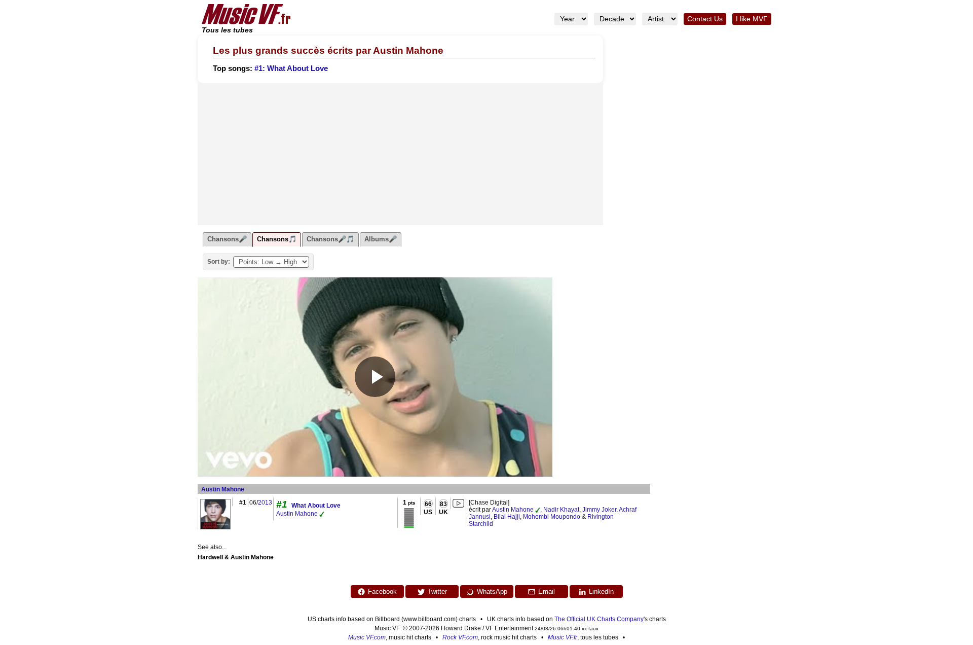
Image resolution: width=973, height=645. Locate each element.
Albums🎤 (380, 239)
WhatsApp (492, 591)
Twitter (437, 591)
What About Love (316, 505)
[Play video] (375, 376)
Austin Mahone (222, 489)
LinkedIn (601, 591)
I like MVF (752, 19)
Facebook (382, 591)
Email (546, 591)
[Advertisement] (400, 154)
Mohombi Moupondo (551, 516)
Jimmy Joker (599, 509)
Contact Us (705, 19)
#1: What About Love (291, 68)
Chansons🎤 (227, 239)
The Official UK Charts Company (599, 619)
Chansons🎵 (276, 239)
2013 (265, 502)
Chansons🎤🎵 (330, 239)
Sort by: (218, 261)
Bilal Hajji (507, 516)
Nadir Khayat (561, 509)
